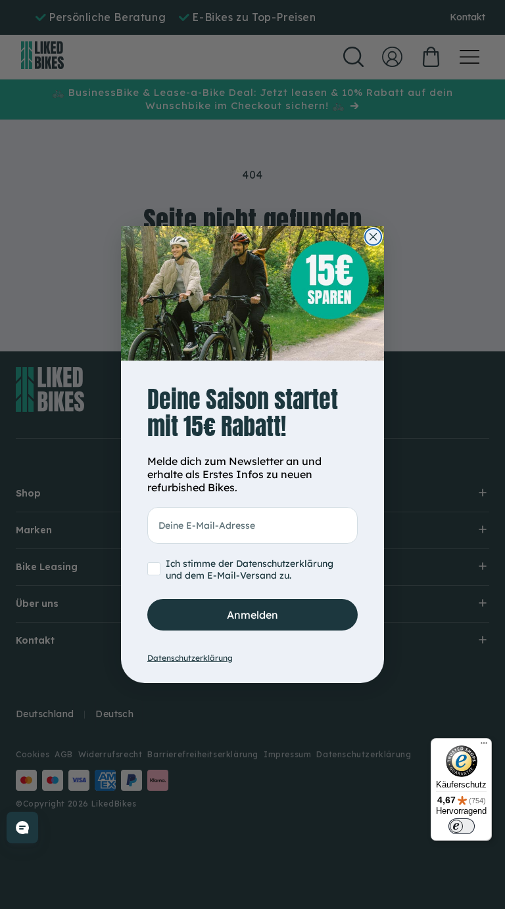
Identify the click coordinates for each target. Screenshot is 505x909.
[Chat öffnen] (22, 827)
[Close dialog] (373, 237)
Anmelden (252, 614)
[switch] (461, 826)
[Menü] (484, 746)
